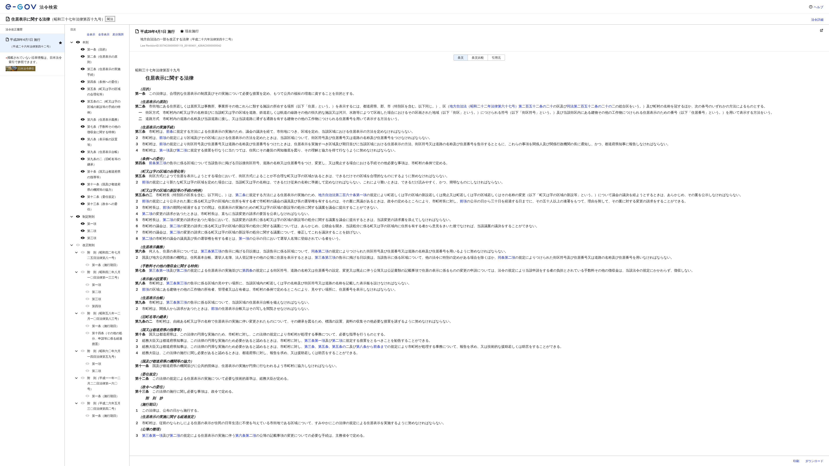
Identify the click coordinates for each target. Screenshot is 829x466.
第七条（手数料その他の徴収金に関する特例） (103, 129)
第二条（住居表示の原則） (102, 59)
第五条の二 (340, 346)
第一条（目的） (97, 49)
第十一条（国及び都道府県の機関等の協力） (103, 187)
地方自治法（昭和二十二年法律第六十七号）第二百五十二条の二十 (501, 106)
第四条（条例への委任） (103, 81)
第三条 (309, 346)
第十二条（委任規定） (102, 196)
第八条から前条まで (371, 346)
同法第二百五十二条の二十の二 (591, 106)
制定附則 (88, 216)
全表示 (91, 34)
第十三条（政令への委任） (102, 206)
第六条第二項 (245, 435)
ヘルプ (818, 7)
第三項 (91, 238)
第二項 (91, 230)
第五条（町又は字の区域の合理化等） (103, 91)
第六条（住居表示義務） (103, 119)
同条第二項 (320, 251)
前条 (169, 131)
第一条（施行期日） (105, 265)
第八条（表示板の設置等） (102, 141)
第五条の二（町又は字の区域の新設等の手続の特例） (103, 106)
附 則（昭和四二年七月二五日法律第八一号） (103, 255)
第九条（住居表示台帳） (103, 152)
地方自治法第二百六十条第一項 (342, 194)
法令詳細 (817, 19)
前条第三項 (157, 162)
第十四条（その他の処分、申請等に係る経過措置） (107, 338)
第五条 (323, 346)
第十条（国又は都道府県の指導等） (103, 174)
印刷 (796, 461)
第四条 (247, 270)
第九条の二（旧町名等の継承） (103, 161)
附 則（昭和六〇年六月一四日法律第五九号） (103, 353)
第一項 (91, 223)
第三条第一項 (159, 270)
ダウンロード (814, 461)
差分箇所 (118, 34)
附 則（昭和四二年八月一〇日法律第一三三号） (103, 274)
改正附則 (88, 245)
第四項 (96, 306)
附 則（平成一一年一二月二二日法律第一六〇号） (103, 383)
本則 (85, 42)
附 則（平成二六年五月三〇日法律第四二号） (103, 406)
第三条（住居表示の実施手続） (103, 71)
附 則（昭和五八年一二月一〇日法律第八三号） (103, 316)
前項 (162, 137)
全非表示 (103, 34)
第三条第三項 (211, 251)
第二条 (240, 194)
